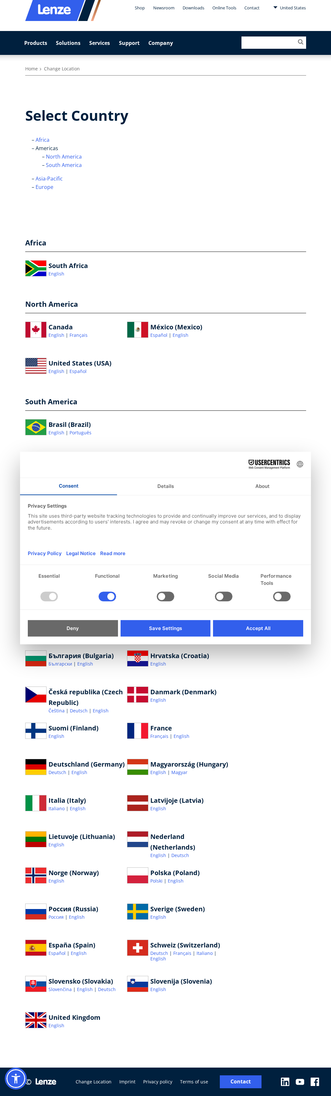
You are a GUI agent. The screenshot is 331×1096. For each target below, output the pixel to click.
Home (31, 69)
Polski (157, 881)
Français (78, 335)
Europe (44, 187)
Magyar (179, 772)
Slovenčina (60, 989)
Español (159, 335)
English (56, 274)
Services (99, 43)
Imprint (127, 1082)
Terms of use (194, 1082)
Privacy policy (157, 1082)
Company (160, 43)
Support (129, 43)
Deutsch (79, 711)
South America (64, 165)
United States (292, 8)
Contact (252, 8)
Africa (42, 139)
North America (64, 156)
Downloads (193, 8)
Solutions (68, 43)
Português (80, 432)
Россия (56, 917)
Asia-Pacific (49, 178)
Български (60, 664)
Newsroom (164, 8)
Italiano (57, 808)
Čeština (57, 711)
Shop (140, 8)
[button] (15, 1078)
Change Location (94, 1082)
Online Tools (224, 8)
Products (35, 43)
